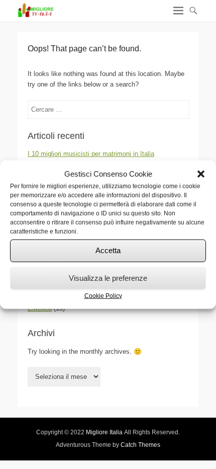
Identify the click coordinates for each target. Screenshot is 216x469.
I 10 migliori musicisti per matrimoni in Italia (91, 154)
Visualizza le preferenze (108, 278)
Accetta (108, 250)
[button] (201, 174)
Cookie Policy (103, 295)
